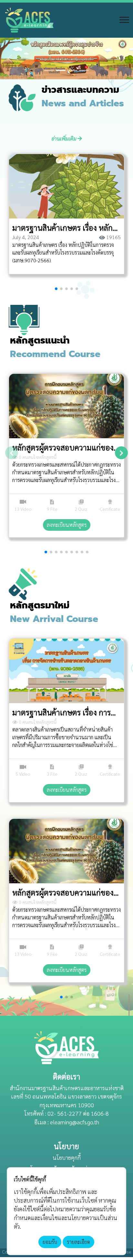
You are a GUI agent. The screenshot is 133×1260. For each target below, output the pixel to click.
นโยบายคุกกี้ (67, 1157)
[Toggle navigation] (124, 20)
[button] (10, 58)
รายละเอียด (78, 1241)
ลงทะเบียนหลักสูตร (67, 524)
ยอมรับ (50, 1241)
